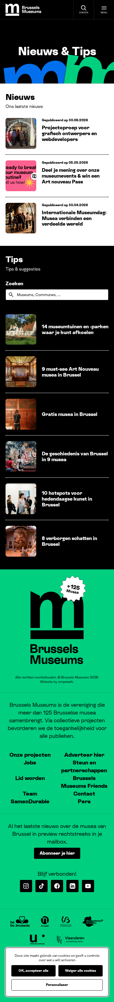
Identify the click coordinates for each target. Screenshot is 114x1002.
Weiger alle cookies (80, 971)
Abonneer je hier (57, 853)
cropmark (65, 682)
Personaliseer (57, 985)
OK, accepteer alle (33, 971)
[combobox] (57, 294)
